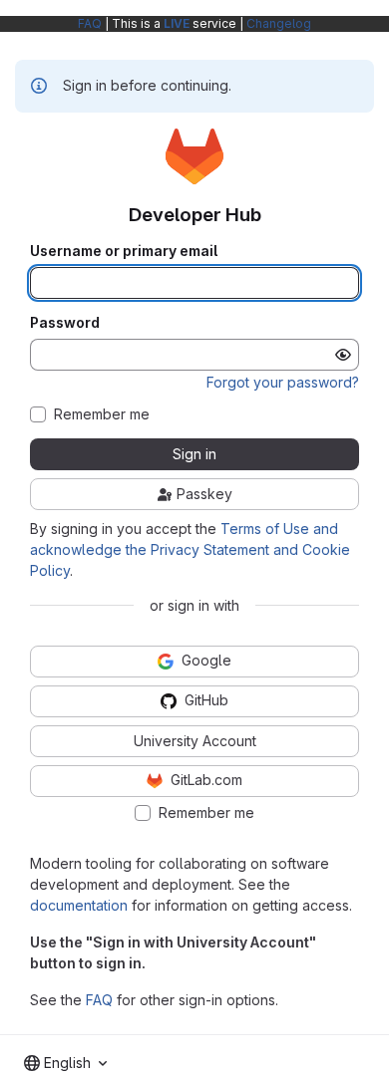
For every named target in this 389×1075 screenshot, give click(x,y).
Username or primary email (123, 251)
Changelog (278, 23)
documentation (79, 905)
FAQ (90, 23)
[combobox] (65, 1063)
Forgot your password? (282, 382)
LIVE (177, 23)
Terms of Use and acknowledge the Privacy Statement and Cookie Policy (190, 549)
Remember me (102, 414)
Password (65, 323)
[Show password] (343, 355)
